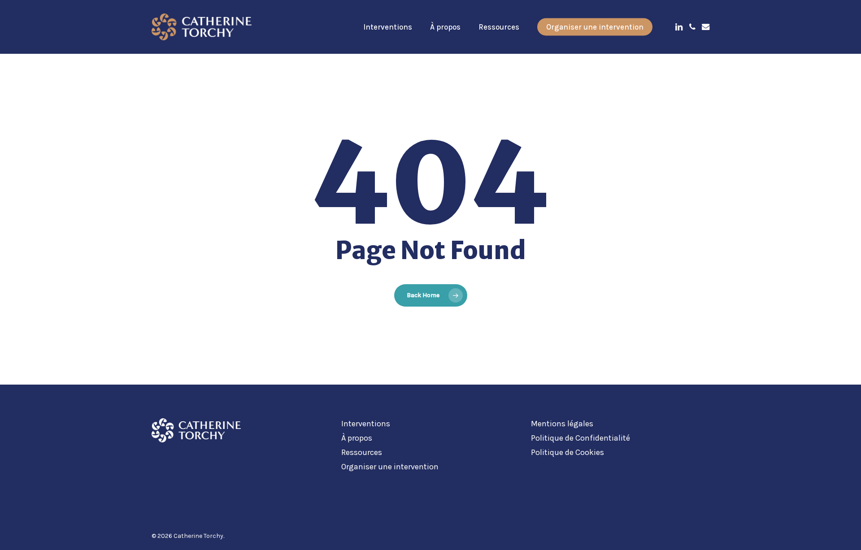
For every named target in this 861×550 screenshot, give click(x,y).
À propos (356, 438)
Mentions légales (562, 424)
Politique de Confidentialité (580, 438)
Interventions (365, 424)
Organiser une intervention (390, 467)
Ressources (361, 452)
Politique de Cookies (567, 452)
